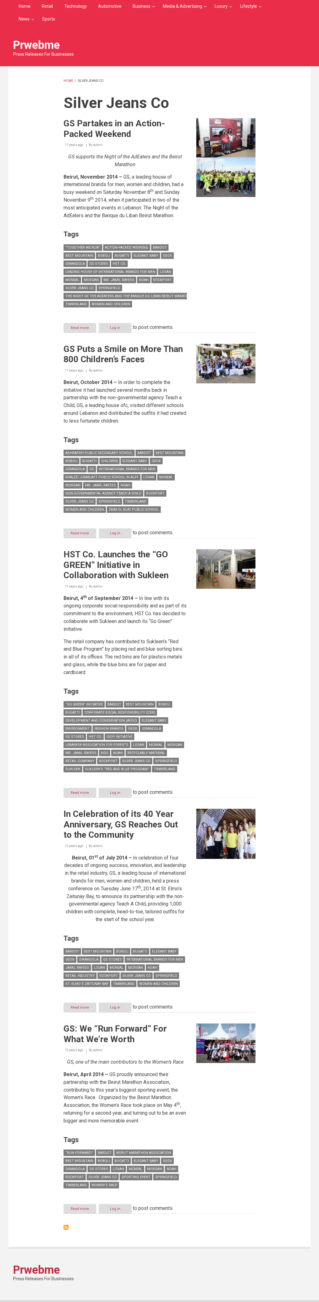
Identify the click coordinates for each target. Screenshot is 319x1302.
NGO (104, 753)
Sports (48, 18)
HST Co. (119, 264)
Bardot (160, 248)
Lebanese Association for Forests (96, 745)
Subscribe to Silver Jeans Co (66, 1227)
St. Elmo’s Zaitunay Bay (86, 984)
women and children (111, 304)
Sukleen (72, 769)
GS (91, 469)
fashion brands (108, 729)
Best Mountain (79, 256)
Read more (83, 329)
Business (141, 6)
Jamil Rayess (77, 968)
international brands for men (127, 469)
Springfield (109, 288)
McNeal (72, 280)
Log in (115, 328)
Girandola (75, 264)
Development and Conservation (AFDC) (101, 721)
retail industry (80, 976)
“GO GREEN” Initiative (84, 704)
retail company (79, 761)
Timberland (76, 304)
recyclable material (146, 753)
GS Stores (98, 264)
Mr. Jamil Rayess (118, 280)
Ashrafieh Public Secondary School (99, 453)
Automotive (109, 6)
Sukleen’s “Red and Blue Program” (117, 769)
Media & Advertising (182, 6)
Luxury (221, 6)
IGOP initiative (119, 737)
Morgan (91, 280)
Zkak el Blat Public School (134, 510)
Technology (75, 6)
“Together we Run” (82, 248)
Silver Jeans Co (79, 288)
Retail (47, 6)
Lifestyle (248, 6)
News (24, 18)
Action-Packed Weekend (126, 248)
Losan (165, 272)
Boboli (104, 256)
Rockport (162, 280)
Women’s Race (104, 1185)
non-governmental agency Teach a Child (103, 493)
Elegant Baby (146, 256)
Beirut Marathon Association (143, 1153)
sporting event (135, 1177)
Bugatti (122, 256)
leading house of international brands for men (110, 272)
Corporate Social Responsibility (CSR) (119, 712)
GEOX (167, 256)
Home (25, 6)
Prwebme (36, 45)
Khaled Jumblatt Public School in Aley (102, 477)
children (109, 461)
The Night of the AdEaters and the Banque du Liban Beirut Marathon (129, 296)
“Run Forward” (79, 1153)
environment (77, 729)
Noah (144, 280)
